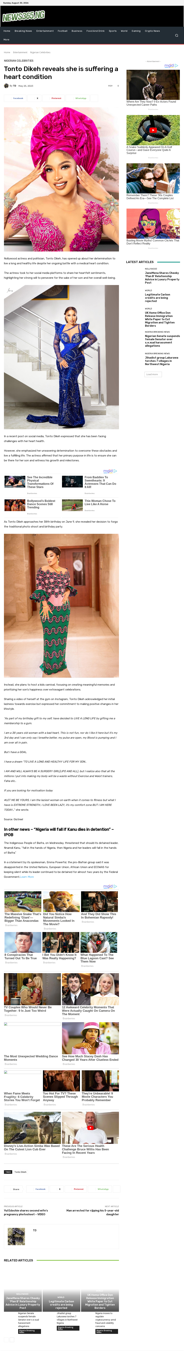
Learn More (27, 876)
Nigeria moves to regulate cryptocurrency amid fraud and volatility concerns (105, 1320)
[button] (176, 35)
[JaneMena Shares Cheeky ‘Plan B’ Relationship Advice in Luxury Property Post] (23, 1289)
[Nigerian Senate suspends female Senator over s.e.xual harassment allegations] (9, 1316)
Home (7, 52)
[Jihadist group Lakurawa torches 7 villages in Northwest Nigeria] (48, 1316)
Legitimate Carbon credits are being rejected (61, 1305)
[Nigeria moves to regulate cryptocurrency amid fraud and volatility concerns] (86, 1316)
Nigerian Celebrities (40, 52)
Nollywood (22, 1294)
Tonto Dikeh (20, 1172)
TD (14, 86)
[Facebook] (161, 3)
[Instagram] (166, 3)
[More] (94, 98)
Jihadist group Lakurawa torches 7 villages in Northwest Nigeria (161, 361)
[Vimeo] (174, 3)
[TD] (7, 85)
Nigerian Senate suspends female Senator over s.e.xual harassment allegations (28, 1320)
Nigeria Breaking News (27, 1331)
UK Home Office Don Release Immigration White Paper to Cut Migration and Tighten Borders (100, 1301)
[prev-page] (6, 1339)
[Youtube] (178, 3)
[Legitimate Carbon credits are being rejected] (61, 1289)
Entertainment (20, 52)
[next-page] (12, 1339)
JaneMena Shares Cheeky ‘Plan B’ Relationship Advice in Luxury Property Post (23, 1303)
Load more (152, 374)
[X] (170, 3)
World (61, 1297)
